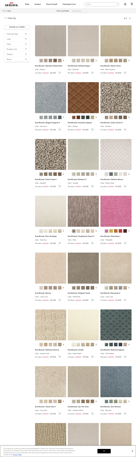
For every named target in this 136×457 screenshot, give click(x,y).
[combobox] (101, 4)
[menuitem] (101, 4)
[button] (17, 34)
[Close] (132, 451)
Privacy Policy (17, 455)
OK (104, 451)
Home (4, 11)
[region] (68, 451)
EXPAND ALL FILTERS (17, 27)
